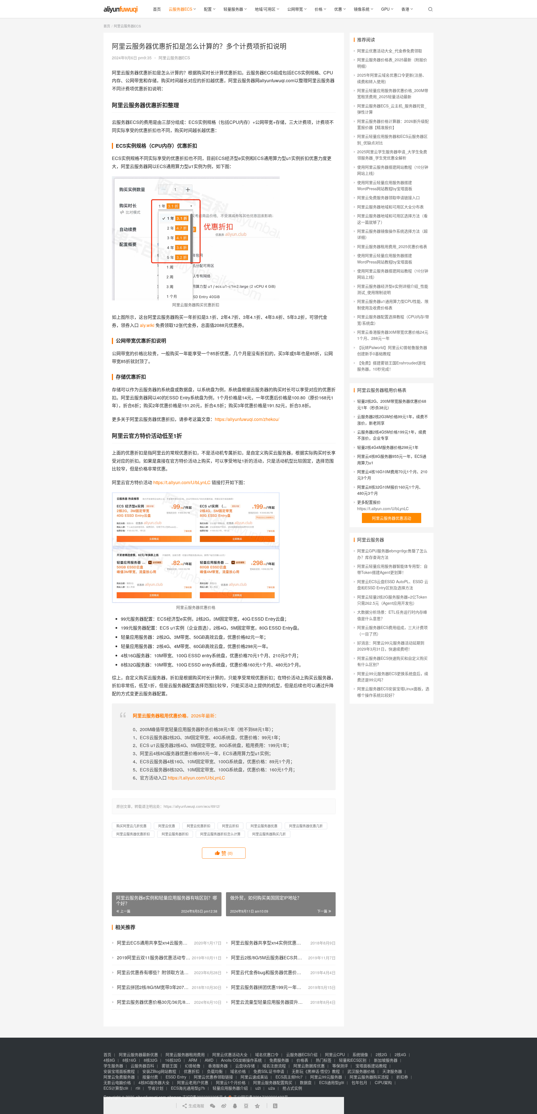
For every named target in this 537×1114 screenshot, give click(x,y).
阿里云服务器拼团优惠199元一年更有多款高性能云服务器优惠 (283, 987)
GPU (385, 9)
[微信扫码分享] (213, 1105)
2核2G (381, 1054)
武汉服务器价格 (361, 1071)
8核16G (129, 1060)
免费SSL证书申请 (268, 1071)
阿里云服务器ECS (174, 57)
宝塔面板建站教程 (371, 1065)
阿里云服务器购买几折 (269, 834)
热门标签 (323, 1060)
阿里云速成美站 (254, 1076)
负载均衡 (215, 1071)
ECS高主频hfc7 (289, 1076)
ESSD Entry (176, 1076)
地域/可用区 (265, 9)
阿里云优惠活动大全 (230, 1054)
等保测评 (340, 1065)
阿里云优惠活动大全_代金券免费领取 (389, 50)
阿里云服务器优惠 (264, 825)
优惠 (338, 9)
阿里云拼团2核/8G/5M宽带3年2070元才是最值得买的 (169, 987)
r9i (138, 1088)
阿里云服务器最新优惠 (138, 1054)
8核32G (150, 1060)
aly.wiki (147, 325)
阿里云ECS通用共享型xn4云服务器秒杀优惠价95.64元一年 (169, 942)
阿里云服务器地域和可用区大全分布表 (390, 206)
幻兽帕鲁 (193, 1065)
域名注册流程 (274, 1065)
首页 (157, 9)
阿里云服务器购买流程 (369, 1076)
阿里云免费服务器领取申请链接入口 (388, 197)
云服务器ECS (180, 9)
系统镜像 (360, 1054)
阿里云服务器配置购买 (272, 1082)
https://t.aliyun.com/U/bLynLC (182, 482)
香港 (405, 9)
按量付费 (150, 1076)
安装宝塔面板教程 (119, 1071)
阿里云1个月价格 (231, 1082)
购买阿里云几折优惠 (131, 825)
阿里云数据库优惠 (309, 1065)
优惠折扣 (191, 1071)
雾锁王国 (169, 1065)
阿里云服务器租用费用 (185, 1054)
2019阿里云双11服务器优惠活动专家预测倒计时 (165, 957)
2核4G (400, 1054)
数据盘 (306, 1082)
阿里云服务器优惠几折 (306, 825)
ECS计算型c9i (115, 1088)
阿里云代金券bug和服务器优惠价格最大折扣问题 (279, 972)
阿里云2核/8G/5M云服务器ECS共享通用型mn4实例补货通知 (283, 957)
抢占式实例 (292, 1088)
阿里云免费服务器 (119, 1076)
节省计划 (155, 1088)
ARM (193, 1060)
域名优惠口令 (267, 1054)
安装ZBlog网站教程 (159, 1071)
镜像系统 (361, 9)
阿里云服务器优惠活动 (391, 518)
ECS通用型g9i (331, 1082)
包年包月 (359, 1082)
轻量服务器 (233, 9)
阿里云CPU (335, 1054)
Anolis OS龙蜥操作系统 (241, 1060)
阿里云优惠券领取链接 (213, 1076)
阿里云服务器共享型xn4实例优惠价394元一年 (276, 942)
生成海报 (195, 1105)
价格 (318, 9)
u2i (258, 1088)
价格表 (302, 1060)
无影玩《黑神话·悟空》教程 (316, 1071)
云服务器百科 (142, 1065)
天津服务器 (392, 1071)
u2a (271, 1088)
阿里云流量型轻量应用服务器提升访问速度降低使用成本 (283, 1002)
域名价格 (238, 1071)
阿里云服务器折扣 (175, 834)
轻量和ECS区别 (352, 1060)
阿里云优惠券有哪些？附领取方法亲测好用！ (161, 972)
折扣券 (402, 1076)
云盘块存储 (245, 1065)
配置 (208, 9)
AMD (209, 1060)
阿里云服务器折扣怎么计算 (220, 834)
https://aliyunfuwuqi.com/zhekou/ (247, 419)
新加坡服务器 (385, 1060)
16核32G (173, 1060)
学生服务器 (113, 1065)
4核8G (109, 1060)
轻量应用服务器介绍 (230, 1088)
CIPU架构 (383, 1082)
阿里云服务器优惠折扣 (133, 834)
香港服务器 (218, 1065)
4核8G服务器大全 (153, 1082)
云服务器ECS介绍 (301, 1054)
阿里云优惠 (166, 825)
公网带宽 (295, 9)
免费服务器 (279, 1060)
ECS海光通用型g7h (188, 1088)
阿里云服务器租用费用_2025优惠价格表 (392, 246)
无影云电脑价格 (117, 1082)
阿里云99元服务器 (326, 1076)
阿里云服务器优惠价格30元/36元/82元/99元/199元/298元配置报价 (169, 1002)
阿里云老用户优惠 (192, 1082)
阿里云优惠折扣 (198, 825)
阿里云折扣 (230, 825)
